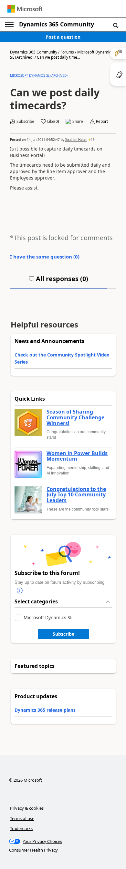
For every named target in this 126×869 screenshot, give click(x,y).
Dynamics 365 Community (56, 24)
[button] (115, 25)
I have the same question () (44, 256)
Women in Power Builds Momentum (77, 456)
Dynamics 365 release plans (45, 710)
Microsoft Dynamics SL (48, 617)
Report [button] (102, 121)
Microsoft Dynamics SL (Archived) (39, 75)
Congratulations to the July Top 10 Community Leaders (76, 494)
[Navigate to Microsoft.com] (24, 9)
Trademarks (21, 828)
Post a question (63, 37)
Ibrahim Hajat (76, 139)
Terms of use (22, 818)
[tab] (58, 281)
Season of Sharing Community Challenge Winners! (75, 417)
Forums (67, 52)
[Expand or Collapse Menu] (9, 24)
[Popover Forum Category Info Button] (20, 590)
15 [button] (93, 139)
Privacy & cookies (27, 808)
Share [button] (77, 121)
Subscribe (63, 634)
